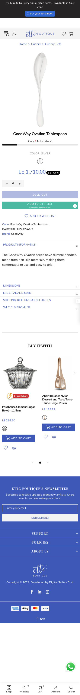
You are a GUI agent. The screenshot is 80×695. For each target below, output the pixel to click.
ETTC (40, 33)
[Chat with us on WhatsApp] (71, 667)
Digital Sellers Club (61, 582)
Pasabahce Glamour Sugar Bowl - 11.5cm (18, 408)
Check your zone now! (40, 13)
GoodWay (17, 234)
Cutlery (36, 44)
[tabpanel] (20, 408)
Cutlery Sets (53, 44)
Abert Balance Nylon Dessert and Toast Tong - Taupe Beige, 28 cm (58, 399)
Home (23, 44)
